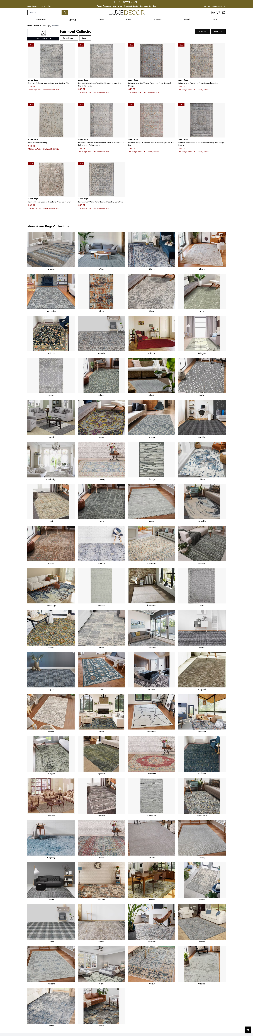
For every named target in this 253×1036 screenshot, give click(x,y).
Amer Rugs (45, 25)
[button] (223, 12)
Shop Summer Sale (126, 2)
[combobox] (45, 12)
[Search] (65, 12)
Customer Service (148, 6)
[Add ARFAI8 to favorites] (71, 166)
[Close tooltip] (249, 1022)
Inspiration (117, 6)
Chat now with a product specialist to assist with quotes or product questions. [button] (229, 1022)
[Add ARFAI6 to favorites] (221, 106)
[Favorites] (218, 12)
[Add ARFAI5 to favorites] (171, 106)
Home (29, 25)
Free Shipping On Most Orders (39, 6)
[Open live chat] (248, 1030)
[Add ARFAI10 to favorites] (71, 106)
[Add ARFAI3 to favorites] (121, 106)
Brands (36, 25)
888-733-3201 (220, 6)
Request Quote (131, 6)
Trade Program (104, 6)
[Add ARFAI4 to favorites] (121, 47)
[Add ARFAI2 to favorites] (71, 47)
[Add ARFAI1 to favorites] (221, 47)
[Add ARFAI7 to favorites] (171, 47)
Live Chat (206, 6)
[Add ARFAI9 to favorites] (121, 166)
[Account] (213, 12)
